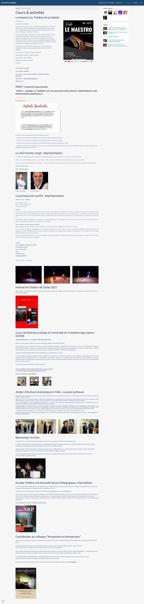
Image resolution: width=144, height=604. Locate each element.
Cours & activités (127, 2)
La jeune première (112, 36)
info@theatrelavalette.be (31, 78)
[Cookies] (3, 601)
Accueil (17, 8)
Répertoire (118, 2)
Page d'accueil (102, 2)
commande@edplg (71, 562)
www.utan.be (32, 374)
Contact (135, 2)
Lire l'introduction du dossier (31, 502)
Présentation (111, 2)
